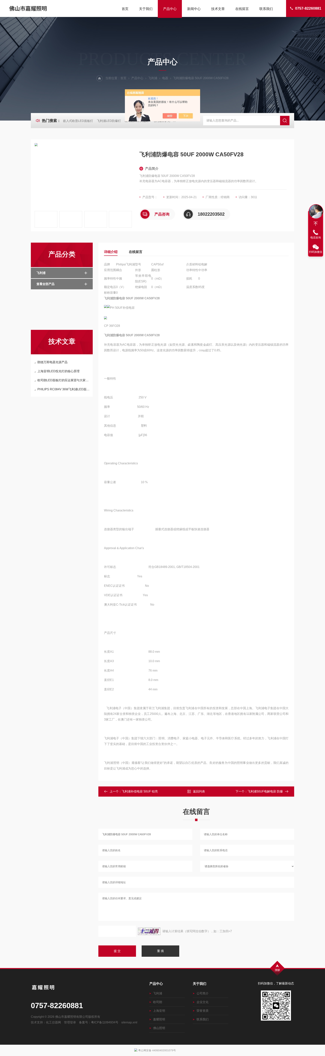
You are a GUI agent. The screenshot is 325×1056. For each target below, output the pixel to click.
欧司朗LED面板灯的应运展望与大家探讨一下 (63, 380)
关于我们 (146, 9)
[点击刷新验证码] (149, 931)
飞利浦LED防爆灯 (109, 120)
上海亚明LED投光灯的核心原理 (58, 371)
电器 (165, 78)
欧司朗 (157, 1002)
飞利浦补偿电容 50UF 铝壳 (140, 791)
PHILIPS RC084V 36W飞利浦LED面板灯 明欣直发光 (63, 389)
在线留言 (242, 9)
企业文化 (203, 1002)
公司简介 (203, 993)
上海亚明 (159, 1010)
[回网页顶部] (315, 224)
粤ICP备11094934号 (104, 1022)
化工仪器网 (53, 1022)
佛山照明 (159, 1028)
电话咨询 (315, 237)
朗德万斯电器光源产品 (52, 362)
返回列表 (199, 791)
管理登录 (70, 1022)
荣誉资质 (203, 1010)
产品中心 (170, 9)
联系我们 (266, 9)
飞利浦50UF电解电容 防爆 (265, 791)
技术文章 (218, 9)
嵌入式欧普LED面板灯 (78, 120)
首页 (125, 9)
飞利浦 (152, 78)
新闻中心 (194, 9)
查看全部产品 (45, 284)
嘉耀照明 (159, 1019)
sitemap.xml (129, 1022)
